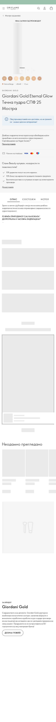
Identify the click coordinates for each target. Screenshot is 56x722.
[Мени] (3, 8)
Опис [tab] (13, 199)
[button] (4, 78)
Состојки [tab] (29, 199)
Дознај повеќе (8, 187)
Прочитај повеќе (8, 144)
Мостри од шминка (12, 15)
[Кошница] (51, 8)
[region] (28, 48)
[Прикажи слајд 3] (33, 70)
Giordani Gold (10, 90)
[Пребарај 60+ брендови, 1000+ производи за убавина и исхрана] (39, 8)
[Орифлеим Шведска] (12, 8)
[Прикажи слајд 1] (22, 70)
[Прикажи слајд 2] (28, 70)
